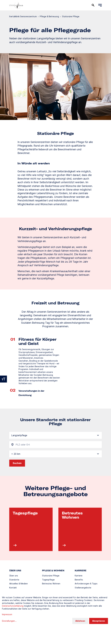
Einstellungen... (9, 621)
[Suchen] (93, 5)
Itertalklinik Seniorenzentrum (23, 16)
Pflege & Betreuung (49, 16)
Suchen (17, 463)
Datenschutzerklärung (12, 606)
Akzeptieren (98, 621)
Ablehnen (80, 621)
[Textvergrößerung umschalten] (3, 379)
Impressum (7, 614)
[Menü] (100, 5)
